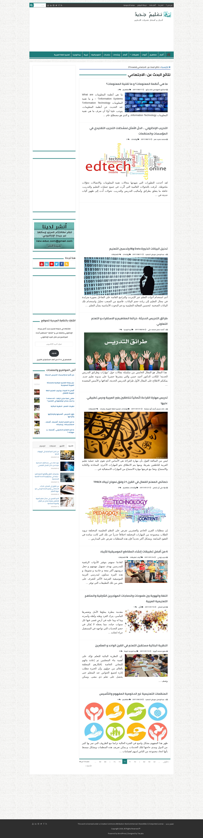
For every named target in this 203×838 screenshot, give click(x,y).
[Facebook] (59, 5)
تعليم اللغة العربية (62, 54)
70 (135, 761)
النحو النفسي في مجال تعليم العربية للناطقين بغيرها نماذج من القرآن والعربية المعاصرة (47, 501)
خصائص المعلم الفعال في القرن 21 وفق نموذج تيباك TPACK (130, 481)
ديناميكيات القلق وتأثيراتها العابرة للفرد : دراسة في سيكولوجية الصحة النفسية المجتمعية (47, 476)
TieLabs (140, 833)
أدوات (144, 54)
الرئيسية (168, 54)
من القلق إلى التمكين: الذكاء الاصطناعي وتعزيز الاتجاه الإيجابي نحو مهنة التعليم (47, 489)
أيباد (139, 557)
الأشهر (62, 445)
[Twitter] (56, 5)
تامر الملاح (162, 607)
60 (144, 761)
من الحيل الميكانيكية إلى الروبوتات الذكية (48, 453)
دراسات (107, 54)
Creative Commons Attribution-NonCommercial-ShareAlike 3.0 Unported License (132, 823)
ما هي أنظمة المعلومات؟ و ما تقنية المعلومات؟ (137, 83)
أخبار (162, 54)
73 (120, 761)
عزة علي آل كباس (159, 487)
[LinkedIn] (51, 5)
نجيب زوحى (161, 557)
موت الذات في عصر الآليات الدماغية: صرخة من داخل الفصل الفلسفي (47, 464)
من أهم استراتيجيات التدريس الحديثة (59, 374)
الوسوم (42, 445)
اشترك (54, 353)
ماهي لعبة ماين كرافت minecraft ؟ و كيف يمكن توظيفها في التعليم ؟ (60, 399)
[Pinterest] (53, 5)
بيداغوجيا (77, 54)
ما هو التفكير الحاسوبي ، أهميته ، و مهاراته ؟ (60, 431)
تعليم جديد (169, 823)
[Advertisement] (81, 29)
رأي (140, 607)
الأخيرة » (88, 765)
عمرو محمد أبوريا (159, 651)
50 (149, 761)
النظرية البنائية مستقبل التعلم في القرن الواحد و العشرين (131, 645)
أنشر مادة (152, 5)
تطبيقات (135, 54)
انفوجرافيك (96, 54)
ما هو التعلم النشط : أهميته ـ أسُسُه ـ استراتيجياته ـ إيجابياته (59, 423)
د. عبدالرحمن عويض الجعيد (155, 254)
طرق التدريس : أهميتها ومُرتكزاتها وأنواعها (61, 415)
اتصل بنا (160, 5)
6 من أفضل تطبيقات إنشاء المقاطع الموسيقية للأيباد (134, 551)
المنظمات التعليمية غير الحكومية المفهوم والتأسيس (133, 693)
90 (100, 761)
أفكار (125, 54)
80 (105, 761)
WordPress (122, 833)
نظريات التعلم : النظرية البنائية (62, 406)
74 (114, 761)
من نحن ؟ (169, 5)
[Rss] (61, 5)
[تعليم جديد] (152, 16)
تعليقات (52, 445)
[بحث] (31, 5)
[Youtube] (48, 5)
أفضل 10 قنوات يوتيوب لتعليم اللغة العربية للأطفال (60, 392)
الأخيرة (70, 445)
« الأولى (166, 761)
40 (154, 761)
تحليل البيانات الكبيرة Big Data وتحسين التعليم (138, 248)
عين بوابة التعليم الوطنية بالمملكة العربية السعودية (60, 384)
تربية (86, 54)
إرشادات (116, 54)
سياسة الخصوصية (129, 5)
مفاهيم (153, 54)
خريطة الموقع (142, 5)
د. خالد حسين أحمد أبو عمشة (155, 408)
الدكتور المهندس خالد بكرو (156, 89)
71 (130, 761)
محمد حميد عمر (160, 139)
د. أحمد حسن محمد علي (157, 329)
